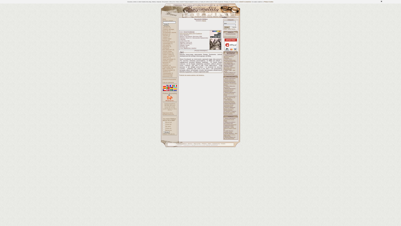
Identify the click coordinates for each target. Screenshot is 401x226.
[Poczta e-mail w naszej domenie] (192, 15)
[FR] (171, 86)
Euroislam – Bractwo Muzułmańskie (229, 68)
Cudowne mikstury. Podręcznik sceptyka (229, 102)
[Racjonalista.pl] (200, 12)
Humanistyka (167, 43)
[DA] (168, 90)
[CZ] (164, 90)
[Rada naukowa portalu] (226, 15)
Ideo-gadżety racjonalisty (167, 45)
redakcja (208, 145)
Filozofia (165, 35)
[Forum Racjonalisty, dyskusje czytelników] (186, 15)
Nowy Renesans (228, 62)
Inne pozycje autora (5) (187, 33)
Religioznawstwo (168, 70)
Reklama (204, 143)
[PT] (168, 88)
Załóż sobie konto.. (230, 29)
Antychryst (227, 87)
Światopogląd (167, 73)
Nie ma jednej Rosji (229, 74)
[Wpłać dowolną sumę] (170, 99)
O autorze (199, 33)
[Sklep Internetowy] (204, 15)
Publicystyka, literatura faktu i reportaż (169, 67)
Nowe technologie (168, 59)
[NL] (175, 90)
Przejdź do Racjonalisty (169, 79)
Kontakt (223, 143)
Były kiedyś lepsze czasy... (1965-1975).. (230, 135)
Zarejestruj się (216, 143)
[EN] (168, 86)
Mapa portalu (197, 143)
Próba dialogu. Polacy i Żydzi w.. (230, 128)
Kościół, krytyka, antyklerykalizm (167, 52)
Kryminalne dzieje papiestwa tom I (228, 90)
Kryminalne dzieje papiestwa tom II (228, 105)
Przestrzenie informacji (230, 124)
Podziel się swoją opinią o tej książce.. (191, 75)
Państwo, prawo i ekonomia (168, 61)
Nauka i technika (168, 56)
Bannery (190, 143)
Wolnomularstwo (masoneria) (168, 75)
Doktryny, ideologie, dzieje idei (168, 30)
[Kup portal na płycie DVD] (198, 15)
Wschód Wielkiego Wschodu (229, 57)
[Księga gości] (210, 15)
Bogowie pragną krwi (229, 60)
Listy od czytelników (168, 82)
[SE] (171, 90)
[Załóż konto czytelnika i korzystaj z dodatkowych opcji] (232, 15)
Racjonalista (186, 145)
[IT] (175, 86)
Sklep (164, 19)
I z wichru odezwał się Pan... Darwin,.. (230, 97)
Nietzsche (166, 57)
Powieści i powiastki (166, 64)
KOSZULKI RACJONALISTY (167, 49)
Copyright (193, 145)
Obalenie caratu (228, 132)
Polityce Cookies (268, 1)
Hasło (225, 23)
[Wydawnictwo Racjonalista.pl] (215, 15)
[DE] (171, 88)
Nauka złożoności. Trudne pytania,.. (229, 109)
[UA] (175, 88)
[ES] (164, 88)
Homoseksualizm (168, 42)
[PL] (164, 86)
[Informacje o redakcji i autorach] (220, 15)
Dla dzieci (166, 28)
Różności (165, 72)
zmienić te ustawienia (245, 1)
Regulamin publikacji (181, 143)
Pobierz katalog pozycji (230, 36)
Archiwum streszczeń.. (168, 114)
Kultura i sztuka (167, 54)
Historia (165, 37)
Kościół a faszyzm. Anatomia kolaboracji (229, 80)
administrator (214, 145)
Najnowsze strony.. (168, 113)
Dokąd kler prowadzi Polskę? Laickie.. (229, 113)
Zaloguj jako (231, 19)
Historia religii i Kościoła (167, 39)
